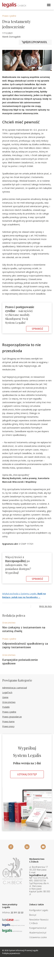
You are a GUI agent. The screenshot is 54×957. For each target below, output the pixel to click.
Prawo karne (8, 721)
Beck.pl (32, 914)
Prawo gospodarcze (12, 716)
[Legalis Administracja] (12, 930)
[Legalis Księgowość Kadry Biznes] (13, 924)
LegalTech (7, 692)
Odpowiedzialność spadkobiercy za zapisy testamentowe (25, 645)
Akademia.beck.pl (37, 932)
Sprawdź (37, 328)
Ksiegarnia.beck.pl (37, 927)
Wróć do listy (45, 606)
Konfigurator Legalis (38, 910)
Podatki (6, 707)
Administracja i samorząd (14, 687)
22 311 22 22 (17, 912)
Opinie (5, 697)
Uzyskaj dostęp (27, 774)
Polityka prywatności (11, 953)
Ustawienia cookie (38, 937)
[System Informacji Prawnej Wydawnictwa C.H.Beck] (14, 5)
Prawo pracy (8, 726)
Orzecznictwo (8, 622)
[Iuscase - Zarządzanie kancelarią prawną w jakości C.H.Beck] (11, 919)
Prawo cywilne (9, 15)
